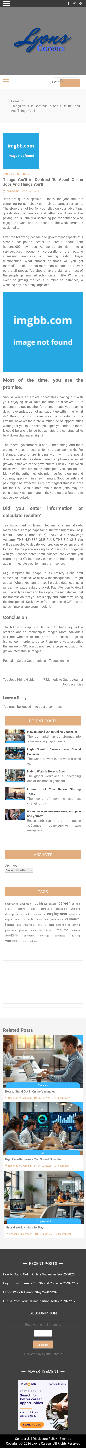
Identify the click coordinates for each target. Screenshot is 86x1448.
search (76, 930)
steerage (44, 935)
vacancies (13, 941)
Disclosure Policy (45, 1439)
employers (39, 914)
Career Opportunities (16, 174)
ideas (18, 925)
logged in (27, 707)
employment (57, 914)
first (46, 919)
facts (30, 919)
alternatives (11, 903)
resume (63, 930)
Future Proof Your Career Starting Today (31, 1301)
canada (52, 904)
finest (39, 919)
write (25, 941)
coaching (20, 908)
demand (75, 908)
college (33, 908)
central (8, 909)
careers (76, 903)
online (64, 661)
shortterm (29, 935)
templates (60, 935)
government (56, 919)
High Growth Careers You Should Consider (33, 1159)
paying (76, 924)
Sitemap (65, 1439)
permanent (10, 930)
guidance (72, 919)
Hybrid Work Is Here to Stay (46, 771)
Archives (11, 865)
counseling (61, 908)
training (75, 935)
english (8, 919)
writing (33, 941)
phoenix (23, 930)
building (40, 903)
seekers (11, 935)
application (26, 903)
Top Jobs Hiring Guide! (19, 680)
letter (39, 925)
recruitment (46, 930)
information (29, 925)
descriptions (26, 914)
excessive (20, 919)
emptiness (74, 914)
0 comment (32, 191)
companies (46, 909)
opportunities (63, 925)
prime (33, 930)
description (11, 914)
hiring (9, 924)
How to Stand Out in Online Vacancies (52, 732)
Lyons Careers (52, 1354)
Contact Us (22, 1439)
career (64, 903)
